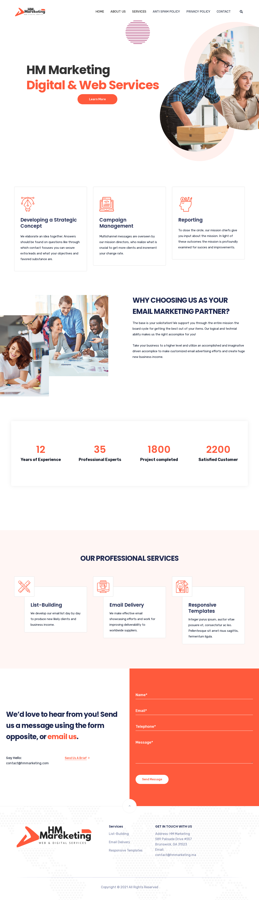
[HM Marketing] (24, 11)
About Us (118, 11)
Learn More (97, 99)
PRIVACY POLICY (198, 11)
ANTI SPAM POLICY (166, 11)
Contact (224, 11)
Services (139, 11)
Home (100, 11)
